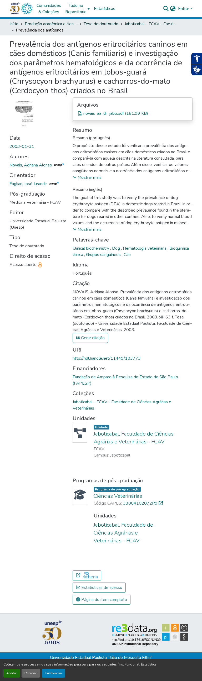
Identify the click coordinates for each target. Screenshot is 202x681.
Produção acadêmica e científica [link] (51, 24)
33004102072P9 (141, 503)
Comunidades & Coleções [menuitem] (49, 9)
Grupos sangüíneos (104, 255)
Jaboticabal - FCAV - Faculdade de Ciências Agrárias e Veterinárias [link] (151, 24)
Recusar (30, 673)
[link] (132, 113)
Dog (116, 248)
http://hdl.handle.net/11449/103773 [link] (107, 358)
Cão (127, 255)
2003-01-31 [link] (21, 146)
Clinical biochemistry (91, 248)
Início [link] (13, 24)
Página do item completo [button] (103, 600)
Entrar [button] (184, 9)
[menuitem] (77, 8)
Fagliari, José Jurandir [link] (28, 184)
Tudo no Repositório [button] (76, 9)
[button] (26, 8)
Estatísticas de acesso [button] (101, 587)
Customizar (53, 673)
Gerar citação (92, 338)
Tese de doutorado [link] (101, 24)
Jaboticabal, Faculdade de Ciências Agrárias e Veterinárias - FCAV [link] (123, 532)
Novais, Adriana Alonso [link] (31, 165)
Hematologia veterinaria (145, 248)
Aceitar (11, 673)
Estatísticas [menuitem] (104, 9)
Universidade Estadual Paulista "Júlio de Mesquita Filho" (101, 658)
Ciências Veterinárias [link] (118, 496)
